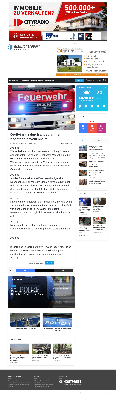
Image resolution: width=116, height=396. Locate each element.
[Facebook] (25, 270)
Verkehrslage (50, 80)
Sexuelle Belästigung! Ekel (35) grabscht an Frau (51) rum (99, 208)
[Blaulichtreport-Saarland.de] (24, 47)
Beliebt (84, 140)
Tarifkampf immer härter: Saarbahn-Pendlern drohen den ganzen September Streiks (97, 148)
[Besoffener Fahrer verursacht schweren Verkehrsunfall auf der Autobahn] (85, 202)
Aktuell (13, 286)
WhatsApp (79, 80)
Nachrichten (14, 80)
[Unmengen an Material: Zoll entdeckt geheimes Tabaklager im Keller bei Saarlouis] (83, 182)
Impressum (98, 393)
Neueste (100, 140)
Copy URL (49, 262)
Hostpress (37, 393)
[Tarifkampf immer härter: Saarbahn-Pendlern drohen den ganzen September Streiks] (83, 148)
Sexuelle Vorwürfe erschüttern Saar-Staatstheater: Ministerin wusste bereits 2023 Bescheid (97, 155)
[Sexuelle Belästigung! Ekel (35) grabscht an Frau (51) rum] (99, 201)
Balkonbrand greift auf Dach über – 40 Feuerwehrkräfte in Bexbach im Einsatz (41, 357)
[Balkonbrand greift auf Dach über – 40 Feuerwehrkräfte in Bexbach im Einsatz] (41, 349)
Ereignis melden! (37, 80)
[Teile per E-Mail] (63, 270)
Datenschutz (105, 393)
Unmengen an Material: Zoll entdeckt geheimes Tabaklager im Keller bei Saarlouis (97, 181)
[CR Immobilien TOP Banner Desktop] (58, 21)
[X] (44, 270)
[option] (41, 292)
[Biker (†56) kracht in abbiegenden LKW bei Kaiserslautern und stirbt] (99, 220)
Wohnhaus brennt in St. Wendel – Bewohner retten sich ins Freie (29, 292)
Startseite (92, 393)
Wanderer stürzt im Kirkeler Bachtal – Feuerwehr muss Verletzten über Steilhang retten (62, 357)
